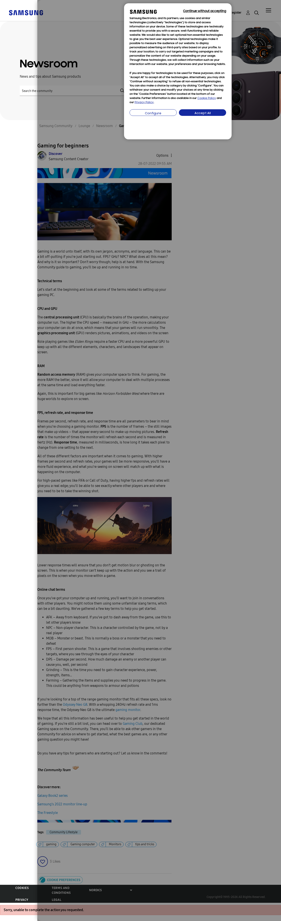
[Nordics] (26, 12)
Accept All (203, 113)
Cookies (22, 888)
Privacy (21, 900)
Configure (153, 113)
